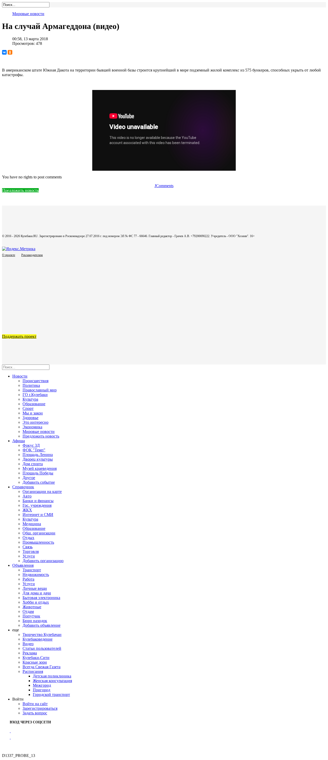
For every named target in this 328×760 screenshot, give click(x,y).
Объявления (23, 565)
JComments (164, 186)
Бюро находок (35, 621)
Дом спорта (33, 464)
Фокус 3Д (31, 445)
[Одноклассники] (10, 52)
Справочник (23, 487)
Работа (28, 579)
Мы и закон (33, 413)
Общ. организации (39, 533)
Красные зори (35, 662)
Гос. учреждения (37, 505)
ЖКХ (27, 510)
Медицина (32, 524)
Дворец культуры (38, 459)
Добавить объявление (41, 625)
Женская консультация (52, 680)
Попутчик (31, 616)
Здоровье (30, 418)
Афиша (18, 441)
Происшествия (35, 381)
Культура (30, 399)
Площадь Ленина (38, 454)
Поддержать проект (19, 336)
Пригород (41, 690)
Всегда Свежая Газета (41, 667)
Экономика (32, 427)
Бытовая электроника (41, 597)
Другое (29, 477)
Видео (28, 644)
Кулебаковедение (38, 639)
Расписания (33, 671)
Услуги (29, 556)
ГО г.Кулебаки (35, 394)
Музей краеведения (40, 468)
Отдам (28, 611)
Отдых (28, 537)
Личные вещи (35, 588)
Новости (19, 376)
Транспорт (32, 570)
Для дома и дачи (37, 593)
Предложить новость (20, 190)
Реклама (30, 653)
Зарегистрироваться (40, 708)
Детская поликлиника (52, 676)
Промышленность (38, 542)
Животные (32, 607)
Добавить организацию (43, 561)
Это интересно (35, 422)
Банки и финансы (38, 501)
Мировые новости (28, 14)
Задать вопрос (35, 713)
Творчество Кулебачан (42, 634)
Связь (28, 547)
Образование (34, 404)
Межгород (42, 685)
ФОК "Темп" (34, 450)
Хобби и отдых (36, 602)
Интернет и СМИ (38, 514)
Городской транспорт (51, 694)
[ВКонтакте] (4, 52)
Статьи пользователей (42, 648)
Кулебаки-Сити (36, 657)
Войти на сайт (35, 704)
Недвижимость (36, 574)
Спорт (28, 408)
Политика (31, 385)
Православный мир (40, 390)
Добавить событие (39, 482)
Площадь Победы (38, 473)
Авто (27, 496)
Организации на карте (42, 491)
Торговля (31, 551)
